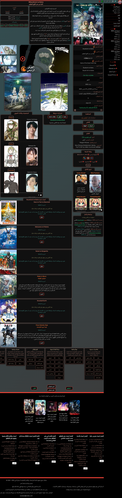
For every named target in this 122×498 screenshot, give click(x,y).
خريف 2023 (117, 39)
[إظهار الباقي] (88, 210)
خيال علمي (78, 358)
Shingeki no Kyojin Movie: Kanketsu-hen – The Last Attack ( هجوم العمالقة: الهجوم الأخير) (28, 447)
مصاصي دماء (50, 373)
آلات (70, 358)
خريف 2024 (117, 49)
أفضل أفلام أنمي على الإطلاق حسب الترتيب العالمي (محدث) (50, 438)
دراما (87, 75)
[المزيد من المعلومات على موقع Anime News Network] (84, 158)
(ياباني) (80, 161)
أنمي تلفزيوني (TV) (86, 137)
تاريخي (89, 369)
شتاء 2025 (117, 53)
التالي (34, 388)
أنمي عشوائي (51, 386)
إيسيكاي (98, 365)
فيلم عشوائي (51, 390)
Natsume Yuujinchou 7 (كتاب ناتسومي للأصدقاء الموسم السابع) (96, 452)
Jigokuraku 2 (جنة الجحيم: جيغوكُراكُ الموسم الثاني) (81, 457)
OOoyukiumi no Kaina (95, 233)
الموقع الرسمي (93, 154)
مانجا (64, 117)
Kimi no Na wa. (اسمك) (48, 458)
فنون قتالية (39, 363)
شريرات (59, 377)
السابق (69, 388)
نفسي (50, 369)
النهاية (85, 126)
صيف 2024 (117, 47)
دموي (59, 373)
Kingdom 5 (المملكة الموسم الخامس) (28, 460)
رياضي (20, 359)
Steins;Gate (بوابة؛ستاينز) (65, 454)
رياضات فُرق (11, 363)
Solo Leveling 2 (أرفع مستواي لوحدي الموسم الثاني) (80, 451)
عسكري (30, 363)
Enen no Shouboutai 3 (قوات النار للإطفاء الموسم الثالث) (80, 463)
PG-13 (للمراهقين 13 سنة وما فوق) (88, 107)
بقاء (50, 361)
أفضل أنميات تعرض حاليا (97, 436)
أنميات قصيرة (117, 9)
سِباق (20, 363)
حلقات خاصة (52, 117)
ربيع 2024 (117, 45)
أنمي (6, 25)
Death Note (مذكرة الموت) (8, 446)
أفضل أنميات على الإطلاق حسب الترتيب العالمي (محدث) (66, 438)
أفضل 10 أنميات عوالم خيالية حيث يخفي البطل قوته (74, 420)
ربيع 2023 (117, 34)
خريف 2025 (117, 59)
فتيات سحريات (89, 373)
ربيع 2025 (117, 55)
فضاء (70, 361)
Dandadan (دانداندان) (96, 447)
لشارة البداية (81, 220)
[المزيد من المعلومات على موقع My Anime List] (91, 158)
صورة (83, 222)
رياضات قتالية (11, 359)
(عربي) (94, 161)
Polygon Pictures (13, 25)
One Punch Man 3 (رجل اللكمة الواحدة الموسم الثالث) (80, 441)
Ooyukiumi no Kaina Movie (57, 120)
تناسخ (89, 365)
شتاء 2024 (117, 42)
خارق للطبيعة (98, 369)
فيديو (85, 220)
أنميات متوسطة (116, 10)
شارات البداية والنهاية (80, 224)
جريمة (50, 365)
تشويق (50, 358)
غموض (59, 361)
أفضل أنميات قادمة (82, 436)
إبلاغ (42, 217)
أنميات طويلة (117, 12)
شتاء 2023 (117, 32)
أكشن (39, 359)
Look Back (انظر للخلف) (48, 452)
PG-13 (21, 25)
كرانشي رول (84, 118)
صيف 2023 (117, 36)
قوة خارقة (31, 359)
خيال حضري (89, 358)
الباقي (101, 461)
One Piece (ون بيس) (97, 445)
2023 (26, 25)
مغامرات (91, 75)
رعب (59, 369)
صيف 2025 (117, 57)
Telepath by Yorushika (88, 129)
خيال (84, 75)
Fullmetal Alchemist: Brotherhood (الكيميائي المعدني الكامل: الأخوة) (65, 449)
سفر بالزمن (89, 361)
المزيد (41, 294)
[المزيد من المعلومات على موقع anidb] (88, 158)
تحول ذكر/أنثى (98, 373)
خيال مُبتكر (98, 377)
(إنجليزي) (87, 161)
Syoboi (88, 165)
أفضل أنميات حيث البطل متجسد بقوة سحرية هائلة (40, 420)
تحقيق (59, 365)
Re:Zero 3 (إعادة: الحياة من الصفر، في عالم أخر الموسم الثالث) (95, 441)
